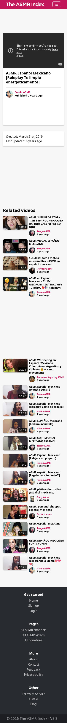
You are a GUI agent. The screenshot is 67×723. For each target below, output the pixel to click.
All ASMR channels (33, 630)
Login (33, 611)
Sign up (33, 605)
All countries (33, 640)
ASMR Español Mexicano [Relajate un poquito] (44, 456)
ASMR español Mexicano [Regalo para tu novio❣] (44, 473)
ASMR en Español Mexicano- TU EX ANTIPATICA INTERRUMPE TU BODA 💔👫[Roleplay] (45, 282)
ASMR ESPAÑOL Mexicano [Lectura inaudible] (45, 422)
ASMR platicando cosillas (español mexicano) (45, 490)
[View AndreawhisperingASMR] (32, 379)
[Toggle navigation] (56, 4)
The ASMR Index (33, 718)
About (33, 659)
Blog (33, 704)
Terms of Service (33, 694)
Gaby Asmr (43, 497)
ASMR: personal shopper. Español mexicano (45, 508)
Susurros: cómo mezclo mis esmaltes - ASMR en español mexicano (44, 261)
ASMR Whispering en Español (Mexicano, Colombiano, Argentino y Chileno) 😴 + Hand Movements (45, 366)
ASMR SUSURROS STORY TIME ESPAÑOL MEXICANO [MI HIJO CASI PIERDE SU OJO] (46, 221)
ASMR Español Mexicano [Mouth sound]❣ (44, 388)
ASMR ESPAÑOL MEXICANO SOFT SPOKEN (46, 542)
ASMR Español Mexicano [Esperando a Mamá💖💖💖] (45, 561)
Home (33, 600)
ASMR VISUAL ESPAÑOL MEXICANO (44, 242)
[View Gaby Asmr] (32, 499)
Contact (33, 664)
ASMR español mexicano (44, 523)
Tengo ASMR (43, 231)
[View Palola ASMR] (32, 294)
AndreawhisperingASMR (50, 377)
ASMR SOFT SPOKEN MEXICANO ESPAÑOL (42, 439)
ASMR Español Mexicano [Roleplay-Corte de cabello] (46, 405)
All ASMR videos (34, 635)
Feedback (33, 669)
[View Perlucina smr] (32, 270)
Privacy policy (33, 674)
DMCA (33, 699)
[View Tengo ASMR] (32, 233)
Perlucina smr (44, 268)
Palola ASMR (23, 92)
